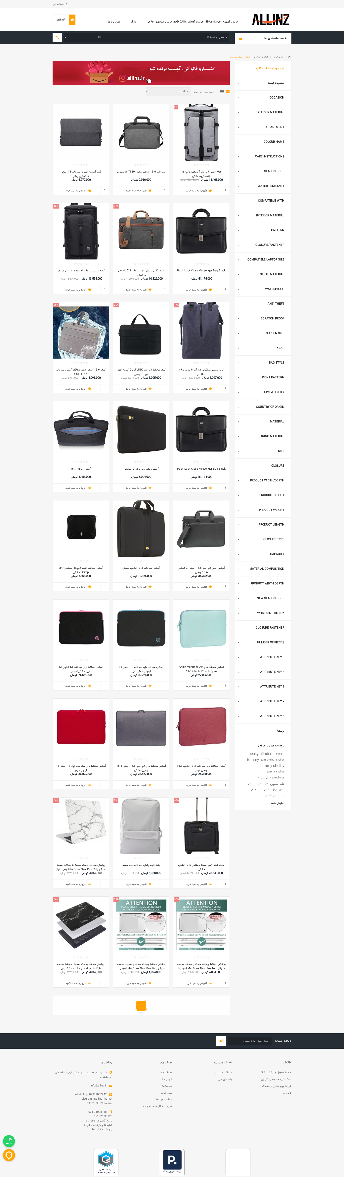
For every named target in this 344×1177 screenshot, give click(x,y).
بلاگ (133, 22)
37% (116, 206)
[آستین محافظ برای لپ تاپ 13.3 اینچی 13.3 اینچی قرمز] (201, 727)
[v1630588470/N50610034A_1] (141, 132)
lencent (280, 754)
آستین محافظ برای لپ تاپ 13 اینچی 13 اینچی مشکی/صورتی (81, 669)
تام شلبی (277, 784)
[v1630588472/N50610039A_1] (81, 132)
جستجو (57, 37)
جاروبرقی (263, 784)
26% (116, 305)
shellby (280, 760)
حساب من (58, 4)
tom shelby (267, 760)
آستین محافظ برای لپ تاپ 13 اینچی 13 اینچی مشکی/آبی (141, 669)
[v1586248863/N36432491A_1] (141, 231)
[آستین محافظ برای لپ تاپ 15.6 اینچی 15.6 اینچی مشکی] (141, 727)
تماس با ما (114, 22)
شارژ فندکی (256, 790)
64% (56, 800)
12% (56, 206)
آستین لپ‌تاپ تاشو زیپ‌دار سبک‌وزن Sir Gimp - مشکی (81, 570)
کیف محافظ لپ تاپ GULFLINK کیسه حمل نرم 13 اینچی (141, 372)
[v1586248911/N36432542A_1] (81, 231)
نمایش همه (277, 803)
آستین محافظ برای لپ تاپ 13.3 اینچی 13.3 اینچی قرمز (201, 768)
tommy (253, 760)
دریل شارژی (270, 790)
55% (176, 899)
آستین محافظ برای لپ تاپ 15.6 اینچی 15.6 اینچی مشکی (141, 768)
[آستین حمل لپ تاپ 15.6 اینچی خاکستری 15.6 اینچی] (201, 528)
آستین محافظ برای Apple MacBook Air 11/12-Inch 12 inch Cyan (201, 669)
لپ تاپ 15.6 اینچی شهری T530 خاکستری (141, 172)
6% (175, 107)
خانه (289, 57)
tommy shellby (275, 772)
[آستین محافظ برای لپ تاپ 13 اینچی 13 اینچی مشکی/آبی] (141, 628)
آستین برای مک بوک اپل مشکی (141, 469)
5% (115, 800)
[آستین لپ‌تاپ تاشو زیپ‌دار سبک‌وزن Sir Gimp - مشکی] (81, 528)
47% (176, 305)
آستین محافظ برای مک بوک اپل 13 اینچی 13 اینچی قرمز (81, 768)
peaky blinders (261, 754)
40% (176, 800)
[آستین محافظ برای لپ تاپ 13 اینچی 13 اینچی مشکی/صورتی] (81, 628)
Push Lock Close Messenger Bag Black (201, 271)
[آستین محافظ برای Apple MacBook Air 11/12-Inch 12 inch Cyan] (201, 628)
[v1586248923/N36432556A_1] (201, 330)
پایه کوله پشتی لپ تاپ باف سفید (141, 865)
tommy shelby (272, 766)
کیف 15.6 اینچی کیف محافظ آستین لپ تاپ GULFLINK (81, 372)
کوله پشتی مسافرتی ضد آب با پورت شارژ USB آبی (201, 372)
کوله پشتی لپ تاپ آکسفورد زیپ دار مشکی (81, 271)
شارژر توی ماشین (274, 796)
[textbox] (166, 37)
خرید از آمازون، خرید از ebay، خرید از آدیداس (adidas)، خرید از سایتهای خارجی (192, 22)
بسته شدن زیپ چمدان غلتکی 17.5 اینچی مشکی (201, 867)
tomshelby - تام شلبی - (271, 778)
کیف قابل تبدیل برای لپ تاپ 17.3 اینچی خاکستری (141, 273)
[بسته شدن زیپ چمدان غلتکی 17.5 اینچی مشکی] (201, 826)
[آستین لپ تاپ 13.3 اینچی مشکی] (141, 528)
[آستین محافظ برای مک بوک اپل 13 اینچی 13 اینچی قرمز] (81, 727)
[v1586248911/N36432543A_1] (201, 132)
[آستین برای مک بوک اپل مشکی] (141, 429)
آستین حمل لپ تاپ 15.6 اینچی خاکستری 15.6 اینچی (201, 570)
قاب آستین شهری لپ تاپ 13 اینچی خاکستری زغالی (81, 174)
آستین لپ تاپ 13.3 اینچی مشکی (141, 568)
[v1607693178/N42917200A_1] (141, 826)
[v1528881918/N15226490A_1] (201, 231)
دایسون (252, 784)
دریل (281, 790)
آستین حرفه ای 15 (80, 469)
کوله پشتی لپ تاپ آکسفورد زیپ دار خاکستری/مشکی (201, 174)
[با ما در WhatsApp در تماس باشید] (9, 1141)
